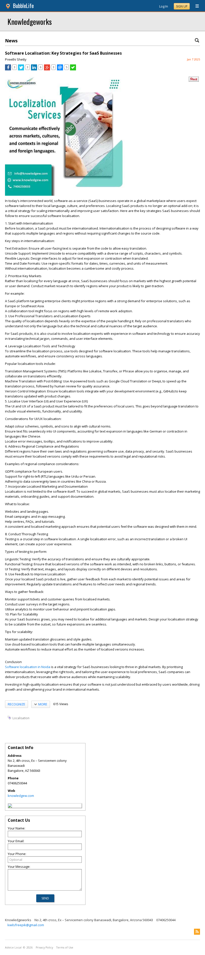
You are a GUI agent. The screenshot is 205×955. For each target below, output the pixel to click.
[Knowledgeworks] (10, 806)
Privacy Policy (44, 947)
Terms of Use (64, 947)
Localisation (21, 718)
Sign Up (182, 6)
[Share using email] (60, 69)
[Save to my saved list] (73, 69)
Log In (163, 6)
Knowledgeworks (30, 21)
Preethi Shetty (15, 59)
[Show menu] (195, 6)
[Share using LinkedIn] (34, 69)
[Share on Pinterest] (194, 80)
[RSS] (197, 932)
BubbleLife (23, 6)
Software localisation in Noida (27, 667)
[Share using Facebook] (8, 69)
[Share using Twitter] (21, 69)
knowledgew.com (21, 795)
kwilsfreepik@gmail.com (26, 925)
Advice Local (13, 947)
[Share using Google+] (47, 69)
